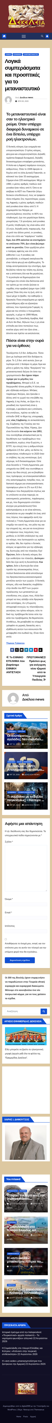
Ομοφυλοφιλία (13, 1253)
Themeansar (39, 1410)
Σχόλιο (9, 842)
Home (18, 1417)
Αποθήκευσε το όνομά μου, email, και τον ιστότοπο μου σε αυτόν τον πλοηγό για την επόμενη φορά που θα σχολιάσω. (25, 947)
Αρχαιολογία (12, 1191)
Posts (25, 1417)
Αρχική (33, 1417)
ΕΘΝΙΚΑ (8, 54)
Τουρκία (23, 1191)
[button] (42, 36)
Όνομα (9, 899)
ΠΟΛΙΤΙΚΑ (21, 731)
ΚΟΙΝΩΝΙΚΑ (17, 54)
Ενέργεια (11, 1285)
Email (8, 912)
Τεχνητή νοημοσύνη (26, 792)
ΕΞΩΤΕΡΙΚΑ (12, 1222)
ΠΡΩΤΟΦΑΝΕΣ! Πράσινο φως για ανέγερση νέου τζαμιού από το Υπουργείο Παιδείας (36, 668)
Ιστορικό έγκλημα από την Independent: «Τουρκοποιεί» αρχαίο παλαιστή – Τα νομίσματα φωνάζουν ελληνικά (22, 1335)
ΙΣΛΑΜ (19, 762)
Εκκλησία (11, 762)
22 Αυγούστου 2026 (19, 1204)
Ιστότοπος (10, 926)
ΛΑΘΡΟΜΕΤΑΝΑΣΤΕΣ (31, 54)
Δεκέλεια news (26, 97)
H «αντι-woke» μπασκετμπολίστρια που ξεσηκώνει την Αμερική (25, 1261)
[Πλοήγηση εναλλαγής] (23, 36)
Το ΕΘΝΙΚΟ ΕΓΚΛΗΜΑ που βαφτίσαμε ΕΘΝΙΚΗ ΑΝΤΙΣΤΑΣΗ (15, 665)
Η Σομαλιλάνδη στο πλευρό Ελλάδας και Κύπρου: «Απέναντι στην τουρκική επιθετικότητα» (22, 1351)
